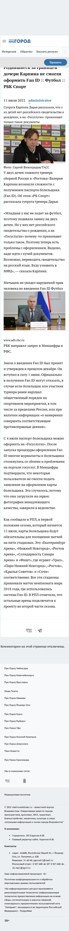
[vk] (29, 630)
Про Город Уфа (12, 727)
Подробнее (26, 910)
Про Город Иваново (14, 698)
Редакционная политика (17, 794)
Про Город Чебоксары (16, 668)
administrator (40, 100)
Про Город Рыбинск (14, 721)
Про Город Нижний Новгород (20, 736)
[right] (65, 52)
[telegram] (41, 630)
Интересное (9, 51)
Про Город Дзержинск (16, 743)
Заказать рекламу (47, 51)
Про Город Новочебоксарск (19, 675)
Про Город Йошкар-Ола (17, 705)
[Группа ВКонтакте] (7, 781)
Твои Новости (11, 750)
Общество (26, 51)
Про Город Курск (13, 714)
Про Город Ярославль (16, 682)
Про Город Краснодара (16, 759)
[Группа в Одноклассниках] (24, 781)
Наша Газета (11, 691)
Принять (56, 62)
